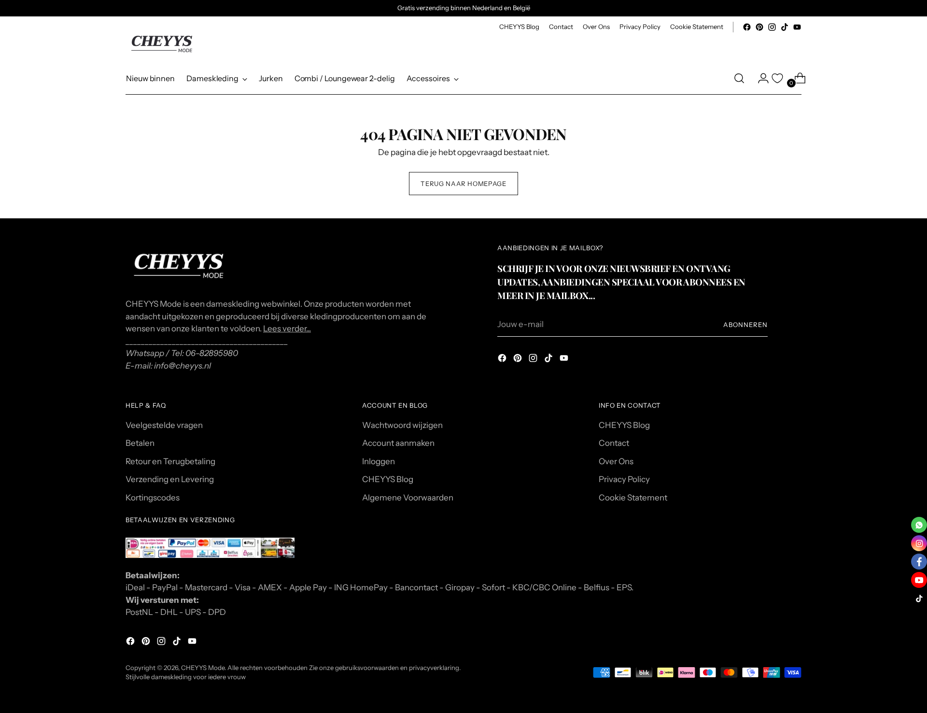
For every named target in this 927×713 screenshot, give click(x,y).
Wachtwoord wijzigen (402, 425)
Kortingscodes (153, 497)
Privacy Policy (624, 479)
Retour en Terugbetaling (170, 461)
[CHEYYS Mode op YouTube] (797, 27)
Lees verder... (287, 328)
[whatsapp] (919, 525)
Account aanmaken (398, 443)
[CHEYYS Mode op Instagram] (772, 27)
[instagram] (919, 543)
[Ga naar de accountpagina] (759, 78)
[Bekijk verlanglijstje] (777, 78)
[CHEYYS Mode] (162, 44)
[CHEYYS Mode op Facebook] (747, 27)
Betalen (140, 443)
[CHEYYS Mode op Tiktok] (784, 27)
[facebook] (919, 562)
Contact (614, 443)
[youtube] (919, 580)
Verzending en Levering (170, 479)
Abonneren (745, 324)
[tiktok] (919, 598)
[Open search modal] (739, 78)
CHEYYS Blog (387, 479)
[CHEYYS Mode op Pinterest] (759, 27)
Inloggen (378, 461)
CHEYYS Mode (203, 667)
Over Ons (616, 461)
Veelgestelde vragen (164, 425)
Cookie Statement (633, 497)
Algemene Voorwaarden (407, 497)
